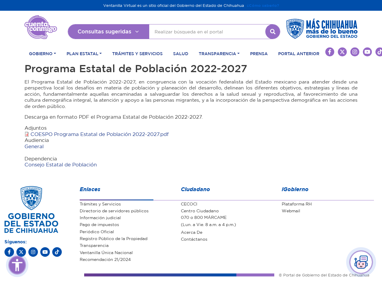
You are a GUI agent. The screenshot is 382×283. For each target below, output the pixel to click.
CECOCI (189, 204)
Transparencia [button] (217, 53)
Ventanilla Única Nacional (106, 252)
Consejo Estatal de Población (60, 164)
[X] (21, 252)
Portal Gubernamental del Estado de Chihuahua (40, 19)
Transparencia (94, 245)
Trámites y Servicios (137, 53)
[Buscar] (272, 31)
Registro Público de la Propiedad (113, 238)
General (34, 146)
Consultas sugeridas (104, 31)
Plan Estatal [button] (82, 53)
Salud (180, 53)
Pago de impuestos (99, 224)
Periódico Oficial (97, 231)
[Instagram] (33, 252)
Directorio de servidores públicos (114, 210)
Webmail (291, 210)
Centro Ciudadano (200, 210)
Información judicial (100, 217)
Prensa (259, 53)
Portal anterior (298, 53)
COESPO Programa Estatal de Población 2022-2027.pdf (99, 134)
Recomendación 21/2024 (105, 259)
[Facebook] (9, 252)
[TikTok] (57, 252)
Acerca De (191, 232)
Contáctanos (194, 239)
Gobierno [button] (41, 53)
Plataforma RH (297, 204)
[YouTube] (45, 252)
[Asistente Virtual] (361, 262)
